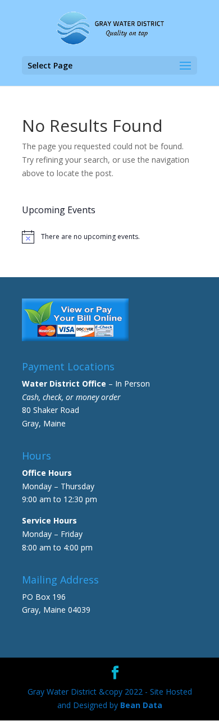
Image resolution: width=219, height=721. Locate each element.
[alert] (109, 237)
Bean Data (141, 705)
